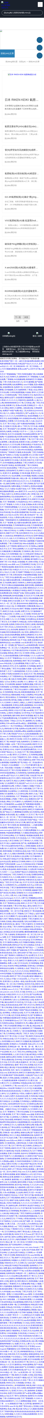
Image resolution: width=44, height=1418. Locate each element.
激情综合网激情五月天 (29, 635)
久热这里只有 (35, 775)
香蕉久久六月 (13, 961)
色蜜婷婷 (22, 666)
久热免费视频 (37, 1020)
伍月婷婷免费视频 (13, 901)
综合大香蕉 (7, 927)
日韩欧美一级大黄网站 (11, 1133)
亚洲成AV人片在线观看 (18, 1044)
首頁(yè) (22, 62)
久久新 (40, 723)
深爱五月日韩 (11, 1164)
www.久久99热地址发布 (12, 736)
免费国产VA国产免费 (10, 411)
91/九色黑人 (22, 1224)
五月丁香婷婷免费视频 (8, 507)
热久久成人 (4, 890)
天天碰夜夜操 (25, 1070)
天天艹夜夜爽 (8, 523)
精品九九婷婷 (19, 781)
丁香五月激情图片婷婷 (31, 1357)
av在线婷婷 (21, 885)
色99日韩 (6, 1070)
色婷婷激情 (7, 716)
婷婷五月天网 (37, 629)
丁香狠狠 (9, 379)
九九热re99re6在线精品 (24, 450)
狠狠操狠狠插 (5, 590)
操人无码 (23, 1297)
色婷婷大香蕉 (24, 1200)
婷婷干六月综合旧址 (22, 1258)
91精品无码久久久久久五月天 (17, 994)
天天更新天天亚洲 (9, 426)
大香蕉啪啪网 (26, 580)
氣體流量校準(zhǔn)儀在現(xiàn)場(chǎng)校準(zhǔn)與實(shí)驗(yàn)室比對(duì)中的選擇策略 (22, 126)
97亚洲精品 (17, 726)
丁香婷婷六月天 (17, 1229)
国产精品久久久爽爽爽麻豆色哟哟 (15, 812)
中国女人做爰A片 (25, 1093)
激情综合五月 (22, 546)
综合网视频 (25, 1127)
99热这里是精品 (36, 929)
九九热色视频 (38, 1294)
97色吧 (8, 674)
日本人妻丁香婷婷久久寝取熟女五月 (13, 955)
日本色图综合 (31, 619)
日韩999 (3, 452)
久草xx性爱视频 (9, 1192)
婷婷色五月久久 (10, 1125)
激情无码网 (29, 585)
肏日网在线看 (20, 465)
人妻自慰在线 (27, 408)
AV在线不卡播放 (20, 1378)
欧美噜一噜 (12, 1305)
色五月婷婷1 (27, 1146)
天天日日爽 (33, 791)
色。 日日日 (23, 828)
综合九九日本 (13, 515)
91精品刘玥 (7, 614)
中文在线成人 (16, 1357)
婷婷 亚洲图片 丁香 (23, 439)
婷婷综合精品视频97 (35, 583)
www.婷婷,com (13, 564)
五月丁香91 (37, 1292)
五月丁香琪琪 (5, 1148)
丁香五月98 (17, 906)
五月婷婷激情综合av (10, 1020)
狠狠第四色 (33, 603)
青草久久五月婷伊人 (20, 755)
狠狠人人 (23, 702)
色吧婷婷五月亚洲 (31, 802)
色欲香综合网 (30, 981)
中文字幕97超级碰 (25, 1312)
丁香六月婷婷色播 (25, 1138)
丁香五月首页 (27, 1292)
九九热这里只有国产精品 (27, 820)
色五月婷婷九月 (12, 377)
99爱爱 (10, 421)
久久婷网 (20, 530)
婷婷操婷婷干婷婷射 (34, 1388)
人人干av (31, 979)
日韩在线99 (17, 575)
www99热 (3, 710)
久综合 (10, 517)
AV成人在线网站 (27, 695)
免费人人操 (12, 963)
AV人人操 (17, 895)
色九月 (39, 1119)
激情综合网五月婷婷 (14, 1057)
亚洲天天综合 (34, 958)
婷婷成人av (12, 1226)
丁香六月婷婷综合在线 (11, 1398)
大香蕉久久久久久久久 (8, 400)
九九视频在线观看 (36, 1409)
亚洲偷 (30, 1065)
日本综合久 (28, 567)
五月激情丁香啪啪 (22, 572)
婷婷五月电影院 (14, 713)
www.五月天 (26, 1172)
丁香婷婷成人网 (31, 637)
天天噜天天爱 (36, 1286)
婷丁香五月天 (37, 1234)
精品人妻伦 (27, 906)
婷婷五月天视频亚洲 (23, 1041)
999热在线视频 (28, 1169)
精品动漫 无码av (22, 1409)
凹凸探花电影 (17, 974)
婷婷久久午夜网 (24, 1140)
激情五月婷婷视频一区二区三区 (18, 987)
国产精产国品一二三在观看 (32, 947)
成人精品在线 (35, 1026)
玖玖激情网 (8, 794)
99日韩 (12, 838)
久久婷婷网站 (15, 1083)
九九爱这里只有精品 (35, 869)
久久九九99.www (36, 1185)
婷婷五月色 (16, 1172)
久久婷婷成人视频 (16, 747)
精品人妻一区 (25, 478)
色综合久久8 (30, 517)
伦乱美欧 (31, 1018)
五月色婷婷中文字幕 (25, 718)
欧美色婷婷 (11, 869)
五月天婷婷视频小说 (14, 554)
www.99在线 (16, 1292)
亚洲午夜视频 (24, 656)
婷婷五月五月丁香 (18, 1148)
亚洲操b (29, 504)
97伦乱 (7, 1229)
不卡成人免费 (26, 640)
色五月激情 (23, 1328)
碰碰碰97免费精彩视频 (24, 684)
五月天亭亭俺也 (30, 848)
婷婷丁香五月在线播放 (31, 661)
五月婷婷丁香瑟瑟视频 (27, 510)
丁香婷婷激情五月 (11, 520)
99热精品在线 (26, 1083)
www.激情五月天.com (23, 491)
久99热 (33, 1099)
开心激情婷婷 (29, 1391)
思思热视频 (33, 1281)
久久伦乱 (25, 1323)
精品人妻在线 (9, 1067)
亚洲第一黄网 (5, 1294)
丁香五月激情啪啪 (15, 1323)
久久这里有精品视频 (19, 1190)
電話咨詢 (40, 48)
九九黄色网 (31, 937)
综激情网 (13, 762)
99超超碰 (14, 541)
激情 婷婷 (16, 716)
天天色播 (6, 908)
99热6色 (25, 1185)
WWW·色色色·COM (7, 557)
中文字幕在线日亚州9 (19, 650)
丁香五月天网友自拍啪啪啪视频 (12, 585)
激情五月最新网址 (13, 1331)
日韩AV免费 (35, 708)
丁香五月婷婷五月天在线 (32, 463)
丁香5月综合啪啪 (22, 1112)
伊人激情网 (4, 997)
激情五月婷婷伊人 (19, 583)
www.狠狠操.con (17, 643)
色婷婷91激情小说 (10, 880)
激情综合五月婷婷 (18, 861)
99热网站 (3, 676)
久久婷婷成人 (20, 968)
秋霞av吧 (38, 1125)
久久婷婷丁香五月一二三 (13, 1315)
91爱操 (40, 1289)
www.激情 (28, 1294)
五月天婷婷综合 (10, 1232)
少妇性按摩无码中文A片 (16, 1104)
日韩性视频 (8, 1414)
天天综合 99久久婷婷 (18, 1388)
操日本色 (18, 1185)
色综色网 (14, 629)
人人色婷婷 (35, 1211)
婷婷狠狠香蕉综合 (27, 1351)
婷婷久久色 (33, 794)
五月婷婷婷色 (21, 773)
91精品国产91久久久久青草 (32, 736)
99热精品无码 (13, 828)
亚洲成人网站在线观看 (14, 921)
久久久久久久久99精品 (20, 929)
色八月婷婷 (14, 1031)
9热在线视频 (33, 598)
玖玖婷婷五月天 (30, 1289)
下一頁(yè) (18, 317)
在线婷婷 (34, 609)
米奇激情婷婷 (20, 1385)
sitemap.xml (7, 354)
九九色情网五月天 (11, 783)
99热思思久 (20, 413)
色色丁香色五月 (32, 968)
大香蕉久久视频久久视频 (24, 786)
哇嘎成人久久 (36, 1039)
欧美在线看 (10, 815)
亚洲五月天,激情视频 (11, 473)
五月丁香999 (24, 841)
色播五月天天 (20, 1344)
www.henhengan (6, 898)
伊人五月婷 (33, 455)
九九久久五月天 (16, 890)
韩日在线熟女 (11, 697)
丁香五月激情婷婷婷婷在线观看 (22, 888)
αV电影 (14, 799)
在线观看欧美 (8, 387)
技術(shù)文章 (7, 53)
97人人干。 (28, 497)
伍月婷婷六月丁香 (29, 700)
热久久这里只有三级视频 (13, 848)
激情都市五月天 (25, 629)
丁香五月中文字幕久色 (13, 882)
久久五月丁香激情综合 (13, 658)
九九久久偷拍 (9, 489)
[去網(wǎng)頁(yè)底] (40, 56)
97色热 (37, 786)
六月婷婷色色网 (10, 395)
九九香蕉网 (12, 1182)
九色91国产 (31, 1263)
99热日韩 (16, 457)
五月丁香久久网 (25, 1020)
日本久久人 (33, 1362)
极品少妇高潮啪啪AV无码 (17, 1268)
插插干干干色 (18, 1271)
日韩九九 (36, 1161)
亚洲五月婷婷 (35, 1323)
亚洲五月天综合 (27, 1260)
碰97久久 (7, 637)
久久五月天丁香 (31, 815)
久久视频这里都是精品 (29, 833)
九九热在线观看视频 (10, 656)
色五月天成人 (5, 843)
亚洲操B (19, 893)
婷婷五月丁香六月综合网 (19, 976)
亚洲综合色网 (18, 705)
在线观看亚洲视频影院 (24, 398)
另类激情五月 (20, 1023)
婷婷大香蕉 (14, 598)
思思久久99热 (8, 1078)
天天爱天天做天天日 (33, 1148)
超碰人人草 (4, 739)
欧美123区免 (38, 504)
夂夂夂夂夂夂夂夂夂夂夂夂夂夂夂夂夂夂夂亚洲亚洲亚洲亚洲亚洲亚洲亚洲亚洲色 (21, 1325)
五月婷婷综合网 (32, 1104)
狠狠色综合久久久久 (35, 588)
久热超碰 (16, 768)
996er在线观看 (28, 543)
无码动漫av (4, 757)
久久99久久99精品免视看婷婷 (25, 1414)
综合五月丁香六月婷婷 (24, 484)
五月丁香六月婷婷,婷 (11, 825)
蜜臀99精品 (7, 809)
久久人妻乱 (10, 413)
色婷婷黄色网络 (33, 773)
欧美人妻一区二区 (16, 997)
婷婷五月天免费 (21, 1375)
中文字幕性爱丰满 (32, 765)
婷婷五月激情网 (18, 637)
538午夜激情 (23, 958)
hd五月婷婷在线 (23, 1349)
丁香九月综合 (35, 1200)
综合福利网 (23, 455)
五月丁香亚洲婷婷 (13, 1198)
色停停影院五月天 (26, 533)
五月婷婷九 (25, 486)
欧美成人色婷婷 (21, 919)
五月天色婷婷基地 (36, 1112)
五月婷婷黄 (26, 890)
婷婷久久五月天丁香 (28, 903)
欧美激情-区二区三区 (27, 1062)
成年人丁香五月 (23, 426)
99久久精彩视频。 (10, 1299)
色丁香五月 (30, 538)
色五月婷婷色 (34, 812)
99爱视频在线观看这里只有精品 (15, 1018)
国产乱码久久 (16, 908)
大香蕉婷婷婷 (28, 726)
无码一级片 (15, 1070)
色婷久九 (9, 494)
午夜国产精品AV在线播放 (28, 1010)
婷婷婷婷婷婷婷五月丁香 (13, 403)
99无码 (34, 614)
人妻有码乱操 (21, 1143)
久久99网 (16, 877)
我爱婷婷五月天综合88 (21, 1286)
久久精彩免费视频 (29, 830)
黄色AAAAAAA (22, 603)
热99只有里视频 (27, 716)
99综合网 (37, 695)
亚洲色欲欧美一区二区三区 (26, 934)
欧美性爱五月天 (31, 643)
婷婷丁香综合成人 (24, 1232)
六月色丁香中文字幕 (25, 1195)
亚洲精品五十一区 (34, 405)
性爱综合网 (29, 1125)
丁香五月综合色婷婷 (23, 744)
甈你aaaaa (28, 747)
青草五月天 (35, 473)
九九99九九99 (16, 1221)
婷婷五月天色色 (34, 590)
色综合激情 (22, 916)
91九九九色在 (35, 572)
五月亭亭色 (25, 713)
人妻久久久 (7, 854)
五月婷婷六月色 (31, 1242)
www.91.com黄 (5, 755)
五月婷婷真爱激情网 (12, 1159)
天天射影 (27, 614)
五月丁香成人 (29, 914)
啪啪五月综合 (11, 1109)
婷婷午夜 (34, 1179)
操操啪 (41, 1273)
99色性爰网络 (27, 1364)
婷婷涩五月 (10, 1219)
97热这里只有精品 (7, 465)
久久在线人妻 (5, 679)
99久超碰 (6, 481)
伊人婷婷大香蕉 (32, 562)
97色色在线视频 (22, 1067)
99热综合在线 (8, 1039)
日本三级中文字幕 (35, 796)
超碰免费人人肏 (32, 400)
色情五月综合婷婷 (15, 1393)
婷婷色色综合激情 (7, 968)
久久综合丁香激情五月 (18, 757)
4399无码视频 (5, 974)
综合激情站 (12, 791)
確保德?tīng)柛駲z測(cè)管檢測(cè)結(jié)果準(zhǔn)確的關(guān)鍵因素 (22, 244)
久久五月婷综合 (19, 538)
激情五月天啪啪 (16, 947)
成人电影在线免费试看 (22, 523)
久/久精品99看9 (17, 1294)
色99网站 (6, 1013)
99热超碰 (23, 1106)
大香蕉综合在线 (17, 1013)
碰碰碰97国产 (37, 890)
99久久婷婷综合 (35, 502)
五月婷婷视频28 (23, 1305)
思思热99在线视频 (7, 1187)
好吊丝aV (28, 536)
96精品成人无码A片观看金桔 (30, 622)
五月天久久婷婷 (32, 671)
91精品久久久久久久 (20, 570)
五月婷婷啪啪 (34, 963)
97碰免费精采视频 (30, 575)
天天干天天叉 (5, 929)
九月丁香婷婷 (11, 546)
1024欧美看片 (32, 528)
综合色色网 (26, 708)
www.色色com (11, 1140)
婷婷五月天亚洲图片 (28, 877)
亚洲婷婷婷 (7, 1000)
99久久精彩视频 (25, 788)
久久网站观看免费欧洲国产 (10, 708)
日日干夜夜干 (5, 1156)
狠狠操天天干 (27, 770)
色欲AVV (24, 1153)
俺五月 (36, 716)
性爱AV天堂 (7, 570)
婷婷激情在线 (21, 1278)
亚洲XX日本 (19, 624)
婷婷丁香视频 (24, 609)
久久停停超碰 (5, 1292)
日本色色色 (33, 507)
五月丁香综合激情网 (15, 549)
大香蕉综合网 (19, 517)
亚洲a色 (9, 1307)
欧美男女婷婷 (22, 437)
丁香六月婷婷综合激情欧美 (22, 927)
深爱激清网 (25, 1284)
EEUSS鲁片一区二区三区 (9, 1351)
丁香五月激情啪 (23, 1226)
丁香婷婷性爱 (33, 1328)
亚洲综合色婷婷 (19, 1007)
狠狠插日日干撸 (16, 1404)
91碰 (18, 616)
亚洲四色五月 (26, 1151)
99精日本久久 (5, 1391)
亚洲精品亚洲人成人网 (28, 1341)
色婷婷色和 (10, 1273)
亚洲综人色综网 (17, 682)
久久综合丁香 (22, 1036)
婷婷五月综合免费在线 (19, 1166)
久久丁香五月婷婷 (34, 838)
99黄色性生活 (31, 880)
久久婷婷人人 (17, 614)
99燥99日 (21, 400)
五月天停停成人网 (21, 421)
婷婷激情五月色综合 (21, 1119)
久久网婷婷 (23, 1117)
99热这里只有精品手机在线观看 (16, 1265)
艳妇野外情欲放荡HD (8, 1122)
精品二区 (22, 411)
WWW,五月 (18, 1234)
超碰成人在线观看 (21, 1078)
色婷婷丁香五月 (24, 1099)
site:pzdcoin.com (6, 992)
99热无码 (11, 1354)
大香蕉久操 (34, 494)
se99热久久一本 (6, 726)
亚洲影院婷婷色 (37, 874)
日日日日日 (33, 687)
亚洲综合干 (37, 1146)
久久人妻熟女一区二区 (32, 682)
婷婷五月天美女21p (28, 616)
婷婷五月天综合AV (11, 609)
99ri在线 (32, 512)
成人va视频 (20, 815)
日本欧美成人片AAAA (26, 1333)
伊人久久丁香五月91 (17, 1052)
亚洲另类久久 (8, 981)
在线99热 (21, 880)
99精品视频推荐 (35, 752)
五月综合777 (39, 927)
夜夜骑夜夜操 (25, 825)
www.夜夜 (23, 588)
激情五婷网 (10, 484)
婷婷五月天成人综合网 (11, 611)
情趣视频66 (11, 1349)
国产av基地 (29, 413)
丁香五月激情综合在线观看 (29, 1213)
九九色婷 (19, 1192)
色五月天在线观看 (15, 434)
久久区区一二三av (7, 872)
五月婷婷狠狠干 (23, 697)
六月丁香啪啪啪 (22, 796)
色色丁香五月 (32, 851)
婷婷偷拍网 (7, 596)
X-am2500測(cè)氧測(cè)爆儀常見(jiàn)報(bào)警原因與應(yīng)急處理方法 (22, 267)
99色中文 (30, 460)
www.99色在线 (5, 663)
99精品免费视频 (20, 966)
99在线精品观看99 (29, 434)
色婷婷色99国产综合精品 (9, 1341)
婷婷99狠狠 (7, 851)
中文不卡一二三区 (26, 431)
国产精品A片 (19, 645)
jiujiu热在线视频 (30, 1320)
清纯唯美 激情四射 (11, 1179)
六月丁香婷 (31, 489)
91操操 (28, 392)
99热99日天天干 (10, 1263)
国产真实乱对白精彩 (7, 893)
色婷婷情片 (25, 742)
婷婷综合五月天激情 (32, 1315)
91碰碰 (2, 632)
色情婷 (11, 624)
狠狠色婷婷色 (34, 1354)
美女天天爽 (32, 916)
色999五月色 (29, 984)
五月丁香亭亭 (16, 1146)
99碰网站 (24, 447)
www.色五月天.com (24, 1086)
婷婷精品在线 (31, 1052)
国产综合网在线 (36, 994)
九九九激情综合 (12, 1093)
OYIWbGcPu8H (30, 530)
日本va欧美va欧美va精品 (15, 723)
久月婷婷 (28, 1252)
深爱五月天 (25, 611)
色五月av (30, 885)
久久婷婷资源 (22, 791)
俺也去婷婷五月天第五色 (13, 1002)
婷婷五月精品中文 (20, 1346)
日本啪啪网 (8, 390)
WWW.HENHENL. (7, 1385)
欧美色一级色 (19, 981)
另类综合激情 (29, 593)
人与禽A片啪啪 (11, 1010)
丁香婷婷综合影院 (20, 809)
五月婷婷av (33, 546)
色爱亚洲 (20, 1125)
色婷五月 (9, 781)
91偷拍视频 (37, 1088)
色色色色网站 (11, 468)
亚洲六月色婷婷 (14, 1153)
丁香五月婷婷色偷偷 (24, 817)
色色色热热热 (8, 731)
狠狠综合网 (25, 1133)
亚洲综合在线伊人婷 (21, 494)
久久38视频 (25, 768)
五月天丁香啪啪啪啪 (7, 374)
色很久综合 (17, 830)
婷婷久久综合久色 (26, 471)
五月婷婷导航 (38, 1182)
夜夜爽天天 (10, 405)
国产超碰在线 (22, 950)
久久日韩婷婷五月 (9, 885)
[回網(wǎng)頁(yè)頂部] (40, 40)
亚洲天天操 (30, 1007)
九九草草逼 (27, 1404)
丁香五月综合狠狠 (18, 669)
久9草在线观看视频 (17, 392)
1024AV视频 (25, 476)
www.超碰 (30, 1114)
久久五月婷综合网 (21, 794)
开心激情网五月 (28, 721)
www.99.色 (14, 1406)
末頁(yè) (26, 317)
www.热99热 (35, 1255)
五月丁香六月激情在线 (29, 601)
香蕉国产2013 (16, 734)
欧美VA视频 (33, 437)
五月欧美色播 (25, 473)
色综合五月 (14, 788)
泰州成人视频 (16, 700)
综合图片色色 (21, 489)
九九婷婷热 (14, 1117)
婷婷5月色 (28, 1302)
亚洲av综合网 (21, 405)
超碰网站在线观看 (34, 731)
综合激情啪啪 (18, 1302)
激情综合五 (36, 739)
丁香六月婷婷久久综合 (27, 989)
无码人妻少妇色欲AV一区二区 (30, 515)
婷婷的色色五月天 (22, 1255)
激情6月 (35, 523)
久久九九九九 (23, 507)
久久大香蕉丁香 (36, 841)
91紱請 (7, 1130)
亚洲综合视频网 (14, 559)
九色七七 (15, 1000)
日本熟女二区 (29, 1383)
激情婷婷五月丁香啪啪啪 (28, 377)
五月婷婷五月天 (6, 877)
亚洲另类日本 (13, 1073)
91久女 (35, 457)
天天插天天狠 (32, 1143)
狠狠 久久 (9, 619)
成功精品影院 (13, 588)
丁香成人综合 (32, 390)
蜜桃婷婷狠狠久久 (7, 1344)
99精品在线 (14, 1213)
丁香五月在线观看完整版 (12, 1026)
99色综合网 (26, 778)
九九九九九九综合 (22, 971)
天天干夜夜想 (20, 835)
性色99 (10, 966)
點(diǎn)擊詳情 (11, 114)
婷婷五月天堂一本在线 (32, 1192)
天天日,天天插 (19, 992)
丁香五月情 (33, 1117)
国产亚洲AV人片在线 (10, 455)
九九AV (35, 1307)
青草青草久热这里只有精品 (29, 1206)
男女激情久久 (25, 1211)
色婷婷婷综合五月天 (14, 1417)
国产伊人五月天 (28, 908)
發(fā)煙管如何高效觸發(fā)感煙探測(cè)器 (22, 150)
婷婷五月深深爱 (14, 601)
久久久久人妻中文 (21, 898)
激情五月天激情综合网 (27, 961)
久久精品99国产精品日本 (26, 1164)
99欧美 (28, 1385)
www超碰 (18, 804)
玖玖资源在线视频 (30, 974)
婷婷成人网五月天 (15, 653)
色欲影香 (3, 517)
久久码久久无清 (19, 504)
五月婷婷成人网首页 (14, 1033)
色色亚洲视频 (33, 416)
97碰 (13, 979)
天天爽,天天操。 (10, 1224)
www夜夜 (29, 710)
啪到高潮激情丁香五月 (24, 1239)
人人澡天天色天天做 (20, 1054)
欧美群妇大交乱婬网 (20, 856)
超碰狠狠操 (28, 705)
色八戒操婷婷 (20, 1187)
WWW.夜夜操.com (35, 867)
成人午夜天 (23, 598)
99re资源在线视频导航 (19, 512)
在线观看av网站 (20, 731)
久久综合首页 (21, 979)
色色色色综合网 (22, 1096)
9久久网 (25, 1026)
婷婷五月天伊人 (6, 499)
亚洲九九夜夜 (30, 624)
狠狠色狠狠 (15, 695)
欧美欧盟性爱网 (6, 1289)
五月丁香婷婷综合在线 (11, 903)
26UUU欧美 (38, 705)
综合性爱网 (15, 476)
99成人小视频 (36, 1284)
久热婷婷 (16, 499)
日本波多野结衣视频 (30, 1060)
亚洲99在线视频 (9, 1174)
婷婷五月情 (24, 775)
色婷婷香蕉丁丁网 (7, 1375)
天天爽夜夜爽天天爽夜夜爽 (10, 551)
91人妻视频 (25, 559)
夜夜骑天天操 (24, 442)
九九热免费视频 (18, 663)
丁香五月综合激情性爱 (13, 577)
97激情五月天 (30, 781)
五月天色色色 (21, 838)
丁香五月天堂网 (9, 1255)
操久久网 (22, 1318)
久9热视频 (19, 1383)
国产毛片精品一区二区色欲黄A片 (29, 762)
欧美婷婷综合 (21, 416)
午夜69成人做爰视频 (26, 541)
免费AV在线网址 (35, 447)
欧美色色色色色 (6, 953)
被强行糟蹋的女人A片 (24, 1174)
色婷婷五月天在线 (11, 460)
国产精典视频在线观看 (31, 804)
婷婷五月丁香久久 (30, 1276)
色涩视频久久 (8, 1320)
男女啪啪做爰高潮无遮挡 (33, 676)
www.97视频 (28, 384)
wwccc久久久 (13, 989)
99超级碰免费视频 (13, 833)
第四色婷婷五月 (12, 471)
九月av (7, 682)
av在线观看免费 (31, 645)
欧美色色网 (26, 452)
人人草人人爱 (8, 895)
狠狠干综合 (35, 557)
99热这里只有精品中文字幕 (13, 859)
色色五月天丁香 (30, 674)
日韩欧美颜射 (30, 846)
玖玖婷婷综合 (33, 1224)
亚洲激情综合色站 (35, 1153)
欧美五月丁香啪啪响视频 (9, 1297)
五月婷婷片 (14, 1318)
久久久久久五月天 (29, 658)
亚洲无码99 (7, 924)
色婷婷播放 (17, 661)
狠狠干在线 (14, 1200)
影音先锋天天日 (21, 867)
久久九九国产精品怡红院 (33, 549)
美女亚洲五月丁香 (21, 1362)
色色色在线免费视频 (12, 635)
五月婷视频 (31, 666)
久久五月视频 (19, 619)
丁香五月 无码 (27, 1033)
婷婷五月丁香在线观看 (32, 911)
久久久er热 (32, 627)
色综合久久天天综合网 (11, 444)
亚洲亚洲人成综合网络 (29, 1159)
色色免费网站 (17, 384)
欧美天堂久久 (17, 382)
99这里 (17, 1151)
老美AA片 (13, 820)
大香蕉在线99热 (29, 1219)
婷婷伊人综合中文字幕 (16, 710)
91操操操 (38, 888)
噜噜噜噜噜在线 (27, 1135)
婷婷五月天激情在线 (26, 1073)
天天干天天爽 (29, 1013)
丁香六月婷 (7, 382)
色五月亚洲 (15, 1015)
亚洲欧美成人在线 (27, 1000)
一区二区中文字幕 (16, 911)
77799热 (19, 1219)
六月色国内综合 (22, 502)
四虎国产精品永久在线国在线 (26, 872)
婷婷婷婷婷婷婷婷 (7, 1185)
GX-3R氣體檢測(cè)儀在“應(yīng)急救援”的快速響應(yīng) (22, 197)
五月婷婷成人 (25, 1101)
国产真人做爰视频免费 (29, 843)
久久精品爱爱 (26, 901)
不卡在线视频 (33, 1106)
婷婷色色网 (7, 945)
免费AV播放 (15, 486)
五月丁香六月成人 (9, 424)
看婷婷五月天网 (30, 859)
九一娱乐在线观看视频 (27, 1031)
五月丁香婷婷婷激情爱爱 (16, 937)
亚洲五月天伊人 (17, 1391)
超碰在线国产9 (20, 1367)
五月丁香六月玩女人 (7, 627)
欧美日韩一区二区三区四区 (31, 1372)
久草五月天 (26, 739)
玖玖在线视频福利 (9, 1336)
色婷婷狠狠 (38, 450)
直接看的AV (36, 640)
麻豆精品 (32, 1054)
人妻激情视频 (31, 723)
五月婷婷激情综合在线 (21, 525)
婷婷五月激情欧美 (35, 702)
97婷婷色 (19, 984)
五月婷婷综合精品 (7, 1023)
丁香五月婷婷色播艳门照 (25, 374)
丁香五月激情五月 (34, 919)
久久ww (11, 971)
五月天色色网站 (22, 1354)
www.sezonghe (6, 830)
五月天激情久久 (17, 802)
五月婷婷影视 (8, 692)
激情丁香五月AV (21, 1065)
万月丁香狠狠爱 (9, 502)
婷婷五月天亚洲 (16, 739)
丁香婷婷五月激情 (14, 452)
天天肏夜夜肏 (9, 1143)
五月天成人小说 (30, 1002)
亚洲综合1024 (8, 749)
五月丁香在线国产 (9, 429)
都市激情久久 (36, 559)
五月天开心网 (13, 1062)
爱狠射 (33, 1310)
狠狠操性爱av (35, 971)
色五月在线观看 (34, 1359)
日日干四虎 (30, 1250)
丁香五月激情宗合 (24, 760)
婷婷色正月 (25, 1015)
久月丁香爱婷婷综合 (15, 676)
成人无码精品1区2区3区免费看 (11, 932)
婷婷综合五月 (35, 1349)
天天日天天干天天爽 (31, 596)
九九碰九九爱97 (9, 1096)
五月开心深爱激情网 (35, 950)
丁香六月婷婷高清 (15, 543)
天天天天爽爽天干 (10, 916)
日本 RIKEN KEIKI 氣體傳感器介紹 (22, 99)
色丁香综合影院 (14, 1127)
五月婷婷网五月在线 (27, 564)
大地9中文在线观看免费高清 (25, 749)
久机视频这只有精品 (19, 590)
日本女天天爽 (20, 822)
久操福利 (11, 934)
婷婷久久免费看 (16, 408)
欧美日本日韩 (21, 627)
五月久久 (6, 541)
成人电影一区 (26, 457)
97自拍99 (32, 650)
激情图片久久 (19, 1177)
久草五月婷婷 (13, 841)
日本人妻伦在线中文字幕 (22, 953)
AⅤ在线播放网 (19, 379)
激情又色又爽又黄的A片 (19, 1281)
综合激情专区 (36, 1122)
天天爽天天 (22, 1263)
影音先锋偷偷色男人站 (14, 632)
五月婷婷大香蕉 (28, 653)
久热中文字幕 (36, 768)
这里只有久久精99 (33, 1187)
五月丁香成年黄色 (7, 1411)
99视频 (33, 1119)
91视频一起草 (31, 669)
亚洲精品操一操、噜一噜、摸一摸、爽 (22, 1047)
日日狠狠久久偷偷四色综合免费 (15, 1359)
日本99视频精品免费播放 (12, 463)
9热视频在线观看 (32, 835)
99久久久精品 (15, 1135)
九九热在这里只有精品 (15, 1252)
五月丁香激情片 (9, 1112)
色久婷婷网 (21, 429)
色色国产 (6, 1166)
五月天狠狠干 (13, 622)
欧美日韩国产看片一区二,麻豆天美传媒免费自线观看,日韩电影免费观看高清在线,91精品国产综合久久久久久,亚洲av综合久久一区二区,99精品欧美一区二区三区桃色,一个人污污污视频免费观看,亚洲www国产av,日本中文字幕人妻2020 (22, 366)
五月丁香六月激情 (18, 1114)
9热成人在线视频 (18, 562)
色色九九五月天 (9, 1239)
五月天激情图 (28, 382)
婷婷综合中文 (17, 945)
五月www (27, 1234)
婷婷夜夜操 (10, 796)
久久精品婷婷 (23, 648)
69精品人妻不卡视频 (8, 950)
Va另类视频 (14, 687)
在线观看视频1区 (23, 1122)
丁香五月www (23, 468)
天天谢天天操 (27, 1057)
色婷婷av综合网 (25, 729)
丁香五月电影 (18, 1289)
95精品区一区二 (22, 1273)
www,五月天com (28, 577)
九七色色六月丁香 (21, 752)
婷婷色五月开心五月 (10, 666)
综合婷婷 (35, 1331)
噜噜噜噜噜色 (24, 1049)
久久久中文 (27, 1088)
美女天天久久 (15, 1208)
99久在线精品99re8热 (27, 418)
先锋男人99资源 (12, 431)
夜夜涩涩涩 (19, 567)
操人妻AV (16, 924)
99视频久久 (15, 1260)
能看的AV (32, 799)
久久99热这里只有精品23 (32, 554)
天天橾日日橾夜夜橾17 (23, 1161)
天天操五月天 (26, 1331)
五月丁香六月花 (10, 1036)
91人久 (37, 413)
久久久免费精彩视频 (23, 1401)
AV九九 (34, 491)
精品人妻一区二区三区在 (15, 1242)
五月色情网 (7, 583)
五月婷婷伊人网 (27, 551)
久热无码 (22, 460)
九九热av (7, 979)
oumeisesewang (19, 528)
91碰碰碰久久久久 (7, 450)
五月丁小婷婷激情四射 (16, 671)
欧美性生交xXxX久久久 (20, 481)
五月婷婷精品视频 (36, 755)
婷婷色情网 (7, 384)
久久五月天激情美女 (14, 1364)
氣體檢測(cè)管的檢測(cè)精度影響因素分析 (22, 173)
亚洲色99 (23, 1396)
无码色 (10, 1380)
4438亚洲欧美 (8, 1234)
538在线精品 (7, 528)
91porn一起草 (20, 1250)
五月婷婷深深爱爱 (24, 1299)
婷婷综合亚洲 (8, 1177)
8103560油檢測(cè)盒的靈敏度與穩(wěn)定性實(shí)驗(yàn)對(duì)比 (22, 291)
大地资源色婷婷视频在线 (27, 1216)
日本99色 (18, 1060)
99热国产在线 (18, 593)
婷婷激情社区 (19, 536)
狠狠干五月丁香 (12, 533)
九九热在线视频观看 (30, 734)
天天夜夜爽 (38, 497)
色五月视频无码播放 (26, 942)
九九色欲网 (38, 398)
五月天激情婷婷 (20, 390)
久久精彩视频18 (17, 1156)
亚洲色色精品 (26, 444)
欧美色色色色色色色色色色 (10, 1091)
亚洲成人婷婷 (27, 895)
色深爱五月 (32, 955)
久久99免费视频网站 (22, 1310)
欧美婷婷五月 (17, 674)
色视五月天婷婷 (35, 1166)
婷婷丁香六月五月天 (26, 1005)
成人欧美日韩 (5, 700)
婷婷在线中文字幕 (11, 729)
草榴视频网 (23, 687)
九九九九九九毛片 (9, 760)
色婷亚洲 (30, 1278)
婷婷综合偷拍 (29, 997)
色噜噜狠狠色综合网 (26, 520)
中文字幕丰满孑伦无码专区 (31, 1208)
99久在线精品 (28, 945)
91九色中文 (18, 1320)
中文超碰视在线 (10, 437)
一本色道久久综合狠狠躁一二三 (12, 765)
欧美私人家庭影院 (23, 557)
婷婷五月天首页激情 (28, 1198)
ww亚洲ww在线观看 (32, 1271)
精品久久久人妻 (12, 1049)
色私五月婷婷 (16, 679)
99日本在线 (4, 888)
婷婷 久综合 (36, 1385)
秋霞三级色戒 (36, 1049)
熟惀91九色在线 (36, 697)
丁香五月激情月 (27, 924)
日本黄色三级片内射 (33, 854)
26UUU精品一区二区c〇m (10, 1372)
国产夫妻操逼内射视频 (25, 424)
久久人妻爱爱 (25, 1179)
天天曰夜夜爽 (9, 684)
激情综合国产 (9, 398)
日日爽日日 (8, 1378)
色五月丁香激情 (17, 914)
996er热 (17, 692)
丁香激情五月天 (14, 1284)
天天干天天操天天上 (22, 1039)
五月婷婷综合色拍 (19, 851)
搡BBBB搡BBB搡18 (31, 932)
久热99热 (3, 1127)
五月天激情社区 (14, 447)
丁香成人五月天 (16, 721)
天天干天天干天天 (11, 510)
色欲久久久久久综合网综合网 (11, 1276)
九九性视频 (15, 1101)
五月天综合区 (22, 963)
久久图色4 (25, 1091)
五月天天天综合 (9, 439)
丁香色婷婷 (36, 1070)
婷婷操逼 (40, 674)
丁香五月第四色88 (24, 1336)
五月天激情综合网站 (10, 942)
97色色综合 (36, 444)
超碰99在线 (15, 843)
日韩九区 (37, 684)
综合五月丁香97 (12, 1396)
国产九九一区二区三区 (32, 1370)
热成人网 (11, 1409)
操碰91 (12, 1278)
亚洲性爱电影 (33, 1268)
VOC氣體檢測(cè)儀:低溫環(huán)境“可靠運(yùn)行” (22, 220)
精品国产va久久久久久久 (28, 783)
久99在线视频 (11, 1333)
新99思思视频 (17, 596)
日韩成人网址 (32, 429)
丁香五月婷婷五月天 (25, 395)
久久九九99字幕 (36, 1338)
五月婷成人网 (29, 403)
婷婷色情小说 (15, 640)
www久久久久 (38, 953)
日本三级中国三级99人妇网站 (11, 1237)
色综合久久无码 (20, 1380)
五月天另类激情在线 (15, 1370)
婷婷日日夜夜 (22, 869)
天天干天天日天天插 (30, 882)
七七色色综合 (8, 536)
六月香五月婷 (29, 1229)
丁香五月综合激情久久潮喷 (23, 689)
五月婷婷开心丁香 (9, 1086)
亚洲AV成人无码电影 (35, 966)
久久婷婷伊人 (26, 1307)
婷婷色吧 (39, 624)
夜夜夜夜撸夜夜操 (28, 692)
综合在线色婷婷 (17, 497)
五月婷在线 (33, 1096)
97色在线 (32, 828)
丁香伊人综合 (23, 799)
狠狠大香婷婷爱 (18, 854)
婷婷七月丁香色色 (15, 1169)
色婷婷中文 (18, 387)
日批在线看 (8, 1119)
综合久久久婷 (9, 572)
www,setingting (24, 940)
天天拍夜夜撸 (35, 481)
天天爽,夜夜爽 (5, 1114)
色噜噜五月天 (26, 499)
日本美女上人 (31, 992)
